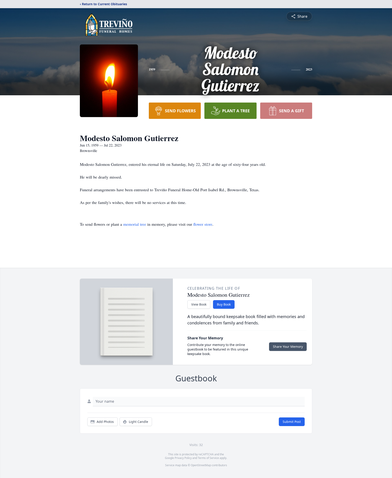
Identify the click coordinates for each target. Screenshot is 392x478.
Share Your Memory (288, 346)
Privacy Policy (183, 458)
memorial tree (134, 224)
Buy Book (224, 304)
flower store (202, 224)
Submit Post (292, 421)
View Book (198, 304)
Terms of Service (208, 458)
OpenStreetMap (201, 465)
